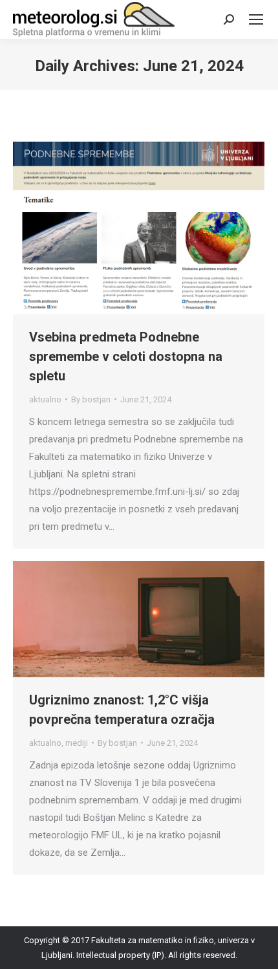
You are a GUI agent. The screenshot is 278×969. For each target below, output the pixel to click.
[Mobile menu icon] (256, 19)
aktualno (45, 399)
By (91, 399)
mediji (76, 743)
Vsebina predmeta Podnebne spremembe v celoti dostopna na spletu (125, 356)
